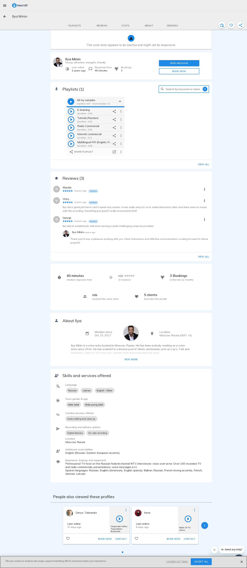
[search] (162, 89)
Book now (105, 538)
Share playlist (83, 151)
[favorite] (231, 25)
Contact (121, 538)
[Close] (241, 561)
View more (131, 359)
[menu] (4, 5)
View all (203, 164)
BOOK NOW (179, 71)
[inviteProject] (221, 25)
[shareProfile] (240, 25)
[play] (71, 111)
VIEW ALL (203, 256)
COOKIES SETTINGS (177, 561)
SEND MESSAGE (179, 63)
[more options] (121, 111)
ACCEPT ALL (201, 561)
